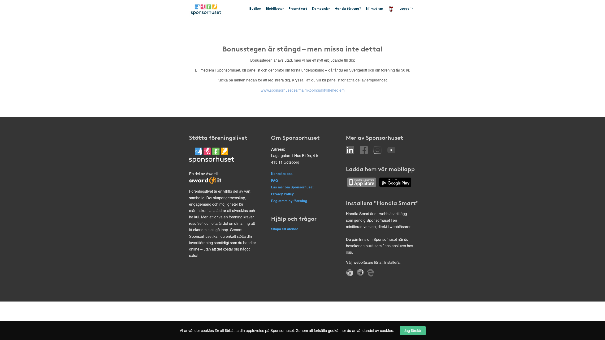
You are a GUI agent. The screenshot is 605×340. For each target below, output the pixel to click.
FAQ (274, 180)
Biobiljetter (275, 8)
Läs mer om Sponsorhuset (292, 187)
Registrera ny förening (289, 200)
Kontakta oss (282, 173)
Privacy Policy (282, 193)
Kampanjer (321, 8)
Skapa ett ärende (284, 228)
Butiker (255, 8)
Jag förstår (412, 330)
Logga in (407, 8)
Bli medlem (374, 8)
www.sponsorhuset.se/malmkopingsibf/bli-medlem (303, 90)
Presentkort (298, 8)
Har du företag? (348, 8)
